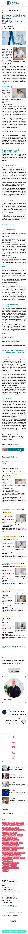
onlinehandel (15, 845)
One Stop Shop (14, 842)
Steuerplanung (6, 12)
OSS (4, 850)
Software (16, 852)
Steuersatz (14, 865)
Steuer (23, 852)
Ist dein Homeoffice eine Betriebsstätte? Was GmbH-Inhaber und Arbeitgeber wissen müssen (17, 777)
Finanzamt (20, 835)
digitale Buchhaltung (13, 827)
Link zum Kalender (14, 491)
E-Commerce (6, 832)
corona (22, 825)
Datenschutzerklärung (6, 915)
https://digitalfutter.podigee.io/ (9, 457)
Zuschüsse (5, 870)
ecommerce (13, 832)
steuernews (6, 865)
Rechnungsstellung (7, 852)
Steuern (22, 857)
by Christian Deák (9, 28)
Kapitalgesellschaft (14, 671)
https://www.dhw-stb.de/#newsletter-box (12, 446)
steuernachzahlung (8, 860)
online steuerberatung (17, 847)
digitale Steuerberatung (11, 11)
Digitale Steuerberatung (9, 830)
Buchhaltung (15, 825)
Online (21, 842)
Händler (15, 837)
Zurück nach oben (7, 917)
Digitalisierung (20, 830)
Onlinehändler (6, 847)
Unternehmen (15, 867)
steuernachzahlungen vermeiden (11, 862)
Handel (9, 837)
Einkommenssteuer (7, 835)
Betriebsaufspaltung (14, 668)
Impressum (15, 915)
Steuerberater (6, 855)
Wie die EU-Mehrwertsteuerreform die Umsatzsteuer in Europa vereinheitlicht (17, 793)
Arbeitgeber (12, 822)
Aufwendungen (6, 825)
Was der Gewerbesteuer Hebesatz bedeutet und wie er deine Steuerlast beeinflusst (17, 785)
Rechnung (14, 850)
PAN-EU (8, 850)
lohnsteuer (6, 842)
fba (15, 835)
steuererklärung (7, 857)
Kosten (16, 840)
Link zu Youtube (17, 471)
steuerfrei (15, 857)
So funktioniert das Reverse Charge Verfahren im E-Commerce (17, 768)
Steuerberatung (16, 855)
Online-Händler (6, 845)
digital (4, 827)
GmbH (4, 837)
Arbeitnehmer (20, 822)
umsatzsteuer (6, 867)
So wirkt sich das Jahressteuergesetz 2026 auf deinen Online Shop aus (17, 801)
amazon (5, 822)
